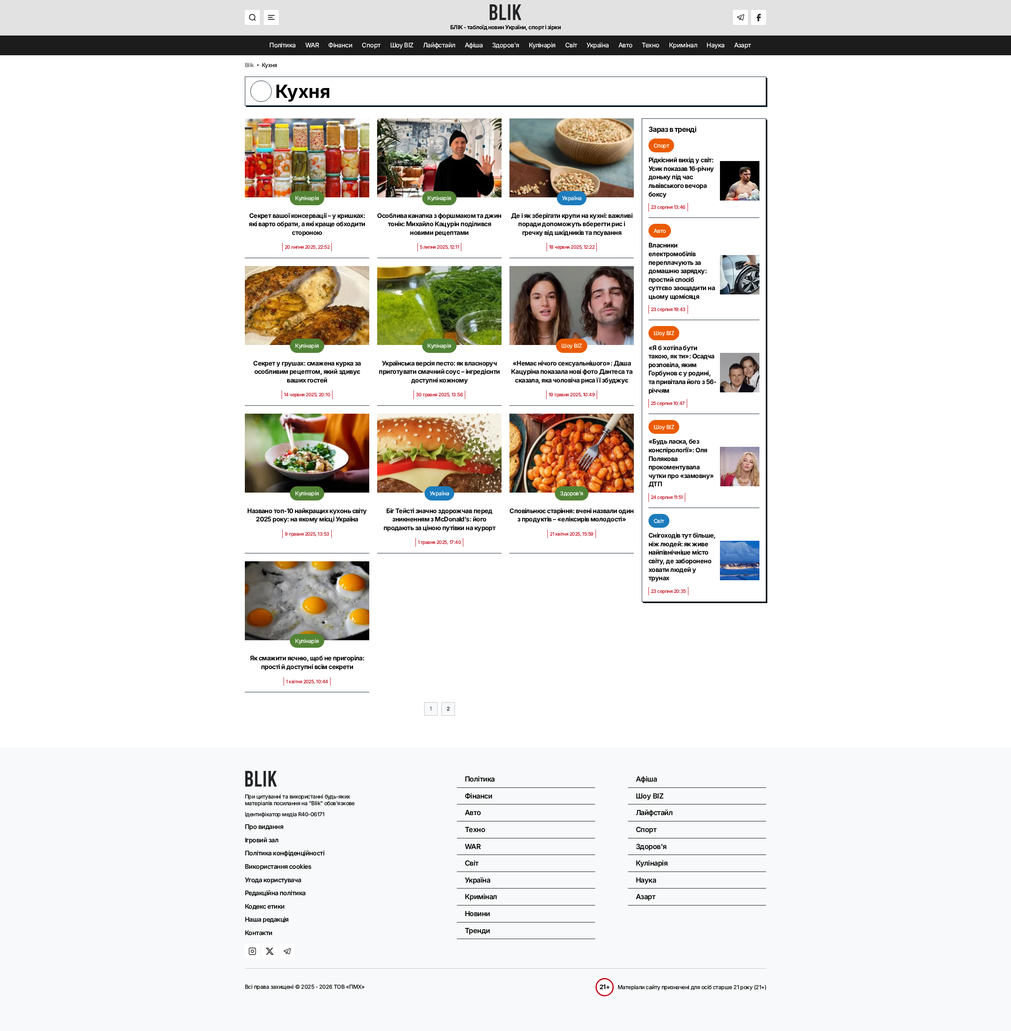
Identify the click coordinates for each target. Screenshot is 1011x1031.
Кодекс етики (264, 906)
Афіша (474, 45)
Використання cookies (278, 866)
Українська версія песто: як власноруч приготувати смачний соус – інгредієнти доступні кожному (439, 371)
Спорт (371, 45)
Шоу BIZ (401, 45)
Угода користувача (273, 880)
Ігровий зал (261, 840)
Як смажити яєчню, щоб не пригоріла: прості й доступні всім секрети (307, 662)
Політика (282, 45)
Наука (715, 45)
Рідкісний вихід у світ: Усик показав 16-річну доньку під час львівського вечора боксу (681, 177)
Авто (625, 45)
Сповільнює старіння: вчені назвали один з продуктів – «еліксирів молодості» (571, 515)
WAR (312, 45)
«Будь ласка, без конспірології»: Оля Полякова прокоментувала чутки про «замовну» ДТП (681, 462)
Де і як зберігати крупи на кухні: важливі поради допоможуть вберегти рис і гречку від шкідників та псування (571, 224)
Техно (650, 45)
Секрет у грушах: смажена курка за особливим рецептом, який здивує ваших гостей (307, 371)
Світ (571, 45)
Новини (477, 913)
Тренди (477, 930)
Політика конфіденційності (284, 853)
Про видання (264, 826)
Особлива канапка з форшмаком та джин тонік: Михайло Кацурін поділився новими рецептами (439, 224)
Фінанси (340, 45)
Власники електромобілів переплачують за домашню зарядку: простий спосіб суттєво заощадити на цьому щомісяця (681, 270)
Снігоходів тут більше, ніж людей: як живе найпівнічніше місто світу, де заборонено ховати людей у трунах (682, 556)
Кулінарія (542, 45)
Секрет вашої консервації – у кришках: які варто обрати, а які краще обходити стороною (307, 224)
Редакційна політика (275, 893)
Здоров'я (505, 45)
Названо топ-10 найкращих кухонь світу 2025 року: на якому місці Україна (307, 515)
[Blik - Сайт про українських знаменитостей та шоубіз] (261, 784)
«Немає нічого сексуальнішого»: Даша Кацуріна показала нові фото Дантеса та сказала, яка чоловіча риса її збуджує (571, 371)
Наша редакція (267, 919)
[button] (252, 17)
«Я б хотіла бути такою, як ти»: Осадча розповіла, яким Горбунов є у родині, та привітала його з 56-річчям (682, 369)
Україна (597, 45)
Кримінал (683, 45)
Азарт (742, 45)
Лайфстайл (439, 45)
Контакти (258, 933)
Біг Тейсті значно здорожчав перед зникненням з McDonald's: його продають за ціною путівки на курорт (439, 519)
